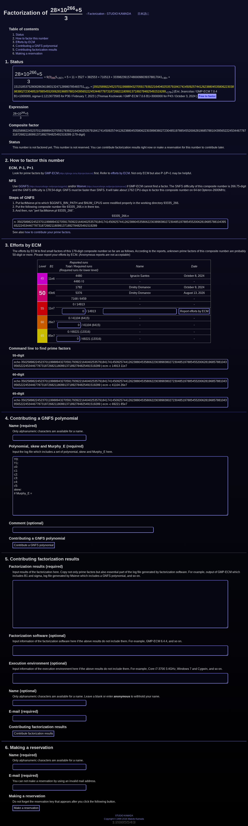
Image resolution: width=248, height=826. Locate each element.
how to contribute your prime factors (47, 232)
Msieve (81, 186)
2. (34, 160)
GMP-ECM (52, 173)
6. (29, 747)
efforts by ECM (120, 173)
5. (42, 558)
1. (14, 61)
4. (41, 418)
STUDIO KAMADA (119, 13)
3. (23, 245)
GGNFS (24, 186)
